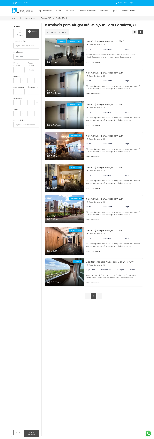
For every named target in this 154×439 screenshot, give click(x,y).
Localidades (18, 52)
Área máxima (33, 87)
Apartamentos (45, 11)
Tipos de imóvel (19, 41)
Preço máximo (31, 64)
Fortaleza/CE (46, 18)
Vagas (15, 109)
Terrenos (104, 11)
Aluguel (113, 11)
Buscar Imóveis (31, 433)
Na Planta (70, 11)
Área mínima (18, 87)
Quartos (16, 76)
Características (19, 120)
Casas (59, 11)
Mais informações (93, 62)
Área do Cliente (128, 11)
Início (13, 18)
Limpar (18, 432)
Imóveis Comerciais (87, 11)
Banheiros (17, 98)
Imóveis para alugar (28, 18)
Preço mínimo (16, 64)
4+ (37, 81)
